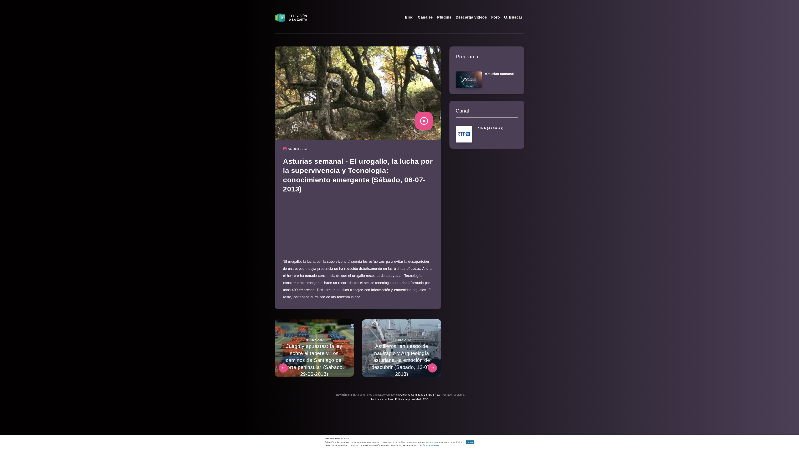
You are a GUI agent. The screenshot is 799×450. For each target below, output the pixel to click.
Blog (409, 17)
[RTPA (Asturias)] (464, 134)
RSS (425, 399)
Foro (495, 17)
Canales (425, 17)
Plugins (444, 17)
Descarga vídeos (471, 17)
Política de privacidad (408, 399)
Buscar (515, 17)
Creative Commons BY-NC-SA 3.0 (420, 394)
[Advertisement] (358, 229)
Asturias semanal (499, 74)
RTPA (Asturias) (490, 128)
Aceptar (470, 442)
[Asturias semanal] (469, 79)
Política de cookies (382, 399)
